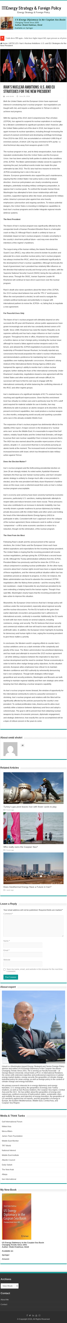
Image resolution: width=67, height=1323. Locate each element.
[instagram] (39, 1315)
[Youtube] (36, 1315)
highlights (49, 630)
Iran (13, 121)
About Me (5, 1300)
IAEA (9, 441)
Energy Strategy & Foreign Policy (33, 7)
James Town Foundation (12, 1136)
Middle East (37, 418)
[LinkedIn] (33, 1315)
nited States (38, 155)
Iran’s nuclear (9, 468)
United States (20, 545)
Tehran (19, 455)
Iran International (9, 1179)
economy (12, 495)
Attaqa (4, 1174)
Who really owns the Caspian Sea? (20, 847)
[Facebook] (27, 1315)
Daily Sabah (7, 1165)
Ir (33, 519)
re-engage (44, 300)
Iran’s (16, 320)
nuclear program (18, 690)
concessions (39, 360)
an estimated (44, 138)
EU (56, 616)
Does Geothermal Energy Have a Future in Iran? (27, 887)
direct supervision (37, 280)
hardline (8, 340)
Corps (11, 253)
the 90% (54, 401)
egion (18, 428)
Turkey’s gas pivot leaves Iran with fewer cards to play (30, 806)
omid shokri (10, 96)
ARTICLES (13, 43)
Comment (8, 914)
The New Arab (8, 1170)
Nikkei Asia (6, 1126)
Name (6, 941)
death (16, 229)
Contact (4, 1304)
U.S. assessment (24, 445)
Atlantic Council (8, 1160)
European (15, 175)
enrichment (15, 411)
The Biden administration (30, 650)
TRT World (6, 1146)
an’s (36, 519)
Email (6, 950)
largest (10, 249)
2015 (9, 293)
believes (34, 603)
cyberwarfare (19, 203)
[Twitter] (30, 1315)
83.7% (45, 394)
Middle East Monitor (10, 1141)
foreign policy (41, 270)
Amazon (5, 1259)
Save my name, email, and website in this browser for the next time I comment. (35, 970)
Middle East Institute (10, 1155)
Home (5, 43)
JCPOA (52, 562)
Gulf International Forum (12, 1122)
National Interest (9, 1150)
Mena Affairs (7, 1131)
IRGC (26, 259)
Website (6, 960)
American (16, 182)
